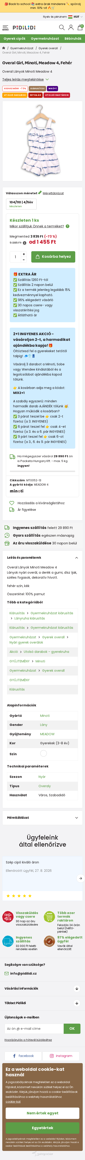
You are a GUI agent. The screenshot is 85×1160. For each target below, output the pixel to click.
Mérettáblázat (53, 193)
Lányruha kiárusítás (30, 618)
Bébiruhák (73, 38)
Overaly (45, 786)
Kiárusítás (17, 613)
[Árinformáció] (24, 243)
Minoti (40, 661)
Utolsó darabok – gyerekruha (46, 651)
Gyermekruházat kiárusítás (52, 613)
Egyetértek (42, 1128)
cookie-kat (13, 1101)
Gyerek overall (48, 48)
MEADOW (47, 734)
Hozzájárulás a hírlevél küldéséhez (28, 1040)
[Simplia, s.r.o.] (42, 1154)
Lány (43, 725)
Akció (14, 651)
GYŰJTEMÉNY (20, 661)
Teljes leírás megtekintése (23, 79)
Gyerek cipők (14, 38)
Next (80, 878)
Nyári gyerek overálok (26, 642)
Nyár (42, 776)
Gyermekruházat (45, 38)
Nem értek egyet (42, 1113)
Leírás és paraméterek (24, 557)
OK (72, 1028)
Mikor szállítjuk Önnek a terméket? (37, 226)
